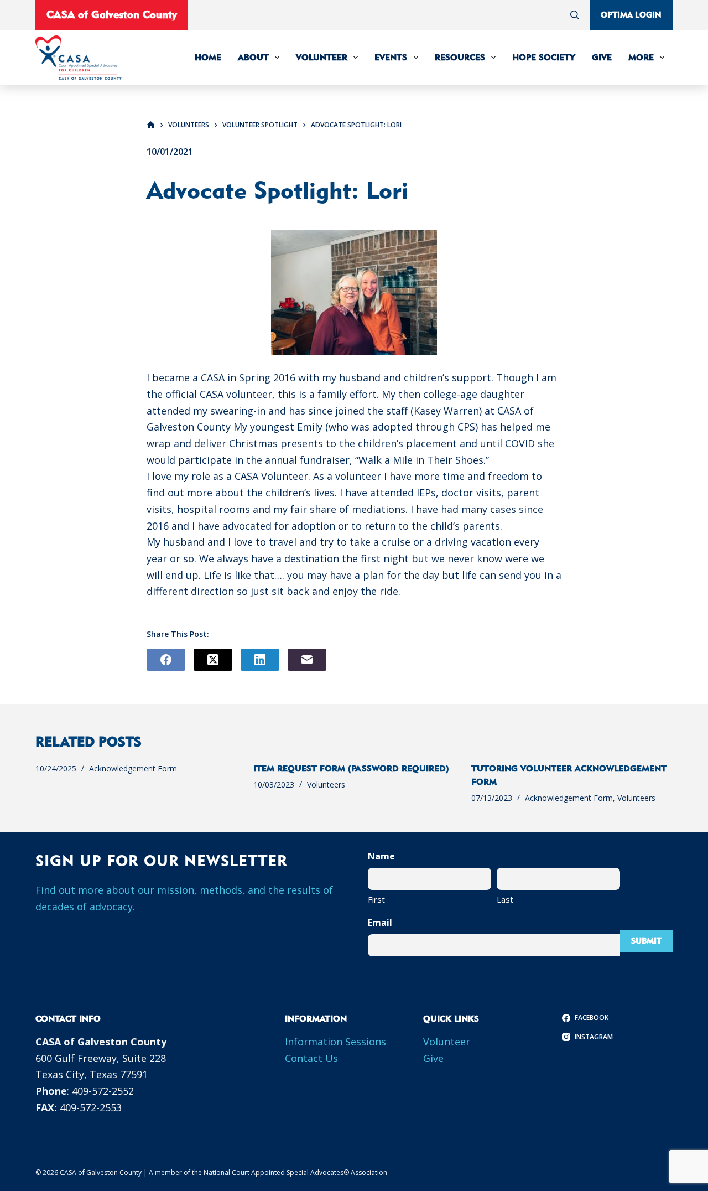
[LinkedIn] (260, 660)
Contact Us (311, 1058)
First (376, 899)
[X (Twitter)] (213, 660)
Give (602, 57)
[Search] (574, 15)
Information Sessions (335, 1041)
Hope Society (543, 57)
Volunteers (326, 784)
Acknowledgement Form (133, 768)
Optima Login (631, 14)
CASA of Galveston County (111, 14)
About (253, 57)
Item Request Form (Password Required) (351, 768)
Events (390, 57)
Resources (460, 57)
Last (505, 899)
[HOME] (151, 125)
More (641, 57)
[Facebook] (166, 660)
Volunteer (321, 57)
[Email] (307, 660)
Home (208, 57)
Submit (646, 940)
